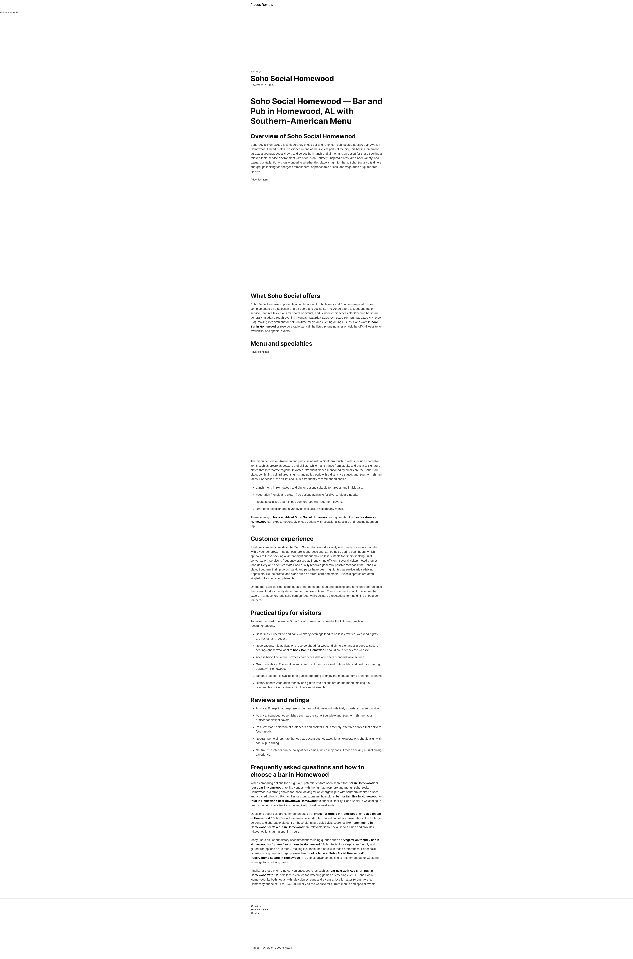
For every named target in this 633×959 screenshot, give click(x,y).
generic (256, 72)
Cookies (256, 906)
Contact (255, 913)
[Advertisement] (316, 39)
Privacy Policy (259, 909)
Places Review (262, 4)
